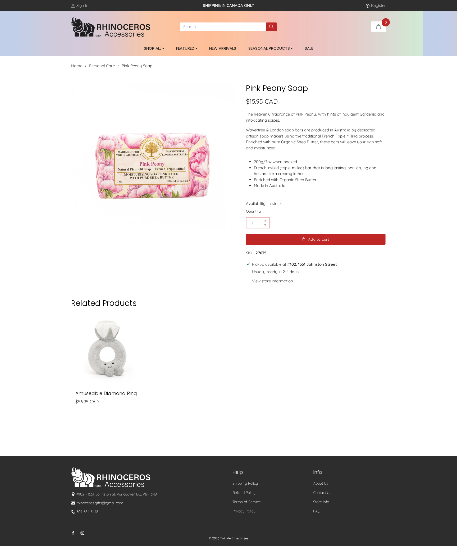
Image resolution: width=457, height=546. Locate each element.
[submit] (271, 26)
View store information (272, 280)
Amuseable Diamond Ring (106, 393)
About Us (320, 483)
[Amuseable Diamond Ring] (107, 350)
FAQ (317, 511)
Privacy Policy (243, 511)
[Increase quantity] (265, 220)
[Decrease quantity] (265, 224)
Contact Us (322, 492)
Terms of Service (246, 501)
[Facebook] (73, 533)
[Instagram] (82, 533)
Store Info (321, 501)
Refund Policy (243, 492)
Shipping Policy (245, 483)
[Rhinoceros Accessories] (110, 27)
